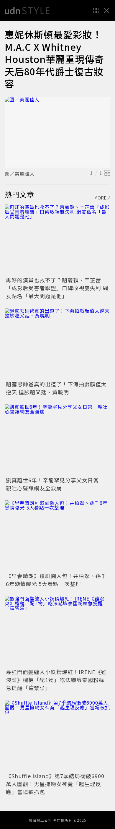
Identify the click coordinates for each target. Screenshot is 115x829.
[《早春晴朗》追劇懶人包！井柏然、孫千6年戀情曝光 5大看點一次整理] (57, 535)
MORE (100, 198)
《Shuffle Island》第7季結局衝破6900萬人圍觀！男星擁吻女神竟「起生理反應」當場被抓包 (55, 784)
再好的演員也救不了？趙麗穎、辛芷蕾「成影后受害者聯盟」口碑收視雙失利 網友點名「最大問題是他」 (57, 288)
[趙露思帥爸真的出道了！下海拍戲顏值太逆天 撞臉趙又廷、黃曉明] (57, 343)
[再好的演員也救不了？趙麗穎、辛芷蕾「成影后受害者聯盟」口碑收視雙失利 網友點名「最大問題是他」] (57, 240)
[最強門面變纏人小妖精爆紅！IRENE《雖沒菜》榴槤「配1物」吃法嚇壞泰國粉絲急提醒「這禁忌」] (57, 631)
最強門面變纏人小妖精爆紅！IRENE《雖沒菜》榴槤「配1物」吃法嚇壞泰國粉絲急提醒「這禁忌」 (56, 680)
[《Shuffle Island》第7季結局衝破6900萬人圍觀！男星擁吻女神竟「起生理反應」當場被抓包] (57, 735)
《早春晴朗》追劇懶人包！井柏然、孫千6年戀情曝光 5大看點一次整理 (56, 580)
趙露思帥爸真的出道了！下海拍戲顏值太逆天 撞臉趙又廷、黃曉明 (56, 388)
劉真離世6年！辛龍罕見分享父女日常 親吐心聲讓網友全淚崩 (55, 484)
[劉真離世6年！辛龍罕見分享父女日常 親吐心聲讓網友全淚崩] (57, 439)
